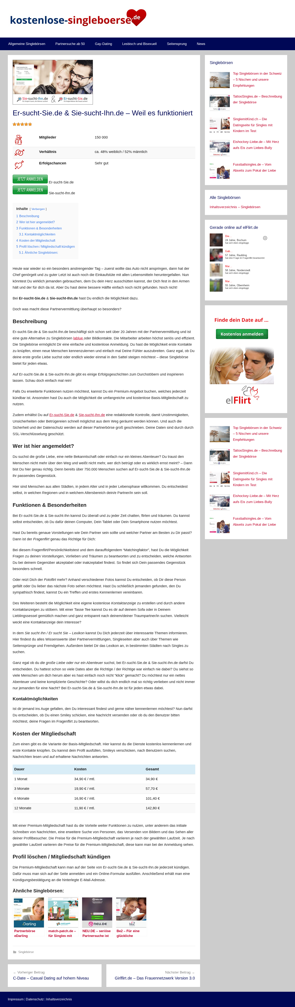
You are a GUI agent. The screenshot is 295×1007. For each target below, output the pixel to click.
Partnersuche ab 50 (70, 44)
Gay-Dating (103, 44)
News (201, 44)
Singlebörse (26, 952)
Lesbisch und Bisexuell (139, 44)
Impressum (15, 999)
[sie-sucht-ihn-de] (30, 193)
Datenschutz (35, 999)
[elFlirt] (242, 405)
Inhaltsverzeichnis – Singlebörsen (235, 207)
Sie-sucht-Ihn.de (92, 415)
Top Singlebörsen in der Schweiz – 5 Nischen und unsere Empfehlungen (257, 80)
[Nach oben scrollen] (287, 999)
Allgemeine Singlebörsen (26, 44)
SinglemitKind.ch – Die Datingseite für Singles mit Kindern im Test (253, 125)
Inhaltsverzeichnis (59, 999)
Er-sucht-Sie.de (61, 415)
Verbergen (38, 209)
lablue (78, 338)
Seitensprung (177, 44)
